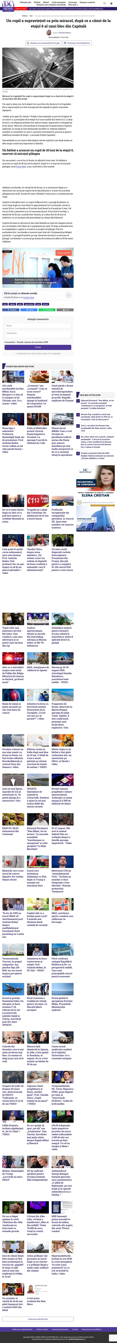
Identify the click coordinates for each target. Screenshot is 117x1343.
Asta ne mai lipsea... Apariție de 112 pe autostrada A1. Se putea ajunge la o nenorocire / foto (13, 794)
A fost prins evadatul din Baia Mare (36, 1301)
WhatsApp (49, 310)
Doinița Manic (65, 32)
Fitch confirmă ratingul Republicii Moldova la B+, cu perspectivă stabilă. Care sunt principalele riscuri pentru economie (62, 967)
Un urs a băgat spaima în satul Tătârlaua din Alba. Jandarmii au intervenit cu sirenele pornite (12, 1224)
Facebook (12, 310)
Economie (72, 2)
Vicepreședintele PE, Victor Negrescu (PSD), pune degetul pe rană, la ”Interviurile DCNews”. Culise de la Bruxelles (62, 1094)
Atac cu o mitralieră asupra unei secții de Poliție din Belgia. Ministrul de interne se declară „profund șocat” (13, 675)
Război (46, 2)
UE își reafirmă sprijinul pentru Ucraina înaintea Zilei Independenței (37, 1175)
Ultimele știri (25, 2)
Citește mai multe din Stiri (38, 1319)
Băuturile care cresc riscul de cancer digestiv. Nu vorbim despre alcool (13, 875)
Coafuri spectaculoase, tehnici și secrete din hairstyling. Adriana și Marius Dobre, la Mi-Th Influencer (37, 636)
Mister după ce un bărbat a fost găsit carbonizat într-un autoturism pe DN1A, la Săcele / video (62, 757)
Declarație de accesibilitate (91, 1329)
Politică (37, 2)
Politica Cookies (42, 1329)
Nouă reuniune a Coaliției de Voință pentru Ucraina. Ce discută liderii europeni (37, 1003)
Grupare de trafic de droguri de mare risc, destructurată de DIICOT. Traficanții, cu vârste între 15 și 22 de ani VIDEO (13, 1094)
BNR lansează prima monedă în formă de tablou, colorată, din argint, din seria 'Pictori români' (62, 1224)
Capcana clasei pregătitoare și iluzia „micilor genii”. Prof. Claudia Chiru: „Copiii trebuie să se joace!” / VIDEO (37, 1094)
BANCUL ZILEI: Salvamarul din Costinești (10, 831)
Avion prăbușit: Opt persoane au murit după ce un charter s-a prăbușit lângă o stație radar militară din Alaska (37, 1263)
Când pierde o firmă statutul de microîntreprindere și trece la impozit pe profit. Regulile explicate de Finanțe (62, 393)
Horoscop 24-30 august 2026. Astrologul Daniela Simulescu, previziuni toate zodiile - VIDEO (62, 675)
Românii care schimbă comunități (51, 4)
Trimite (38, 347)
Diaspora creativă (87, 2)
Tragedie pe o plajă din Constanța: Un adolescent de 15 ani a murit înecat (37, 514)
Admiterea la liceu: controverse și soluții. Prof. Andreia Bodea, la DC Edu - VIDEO (37, 964)
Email (67, 310)
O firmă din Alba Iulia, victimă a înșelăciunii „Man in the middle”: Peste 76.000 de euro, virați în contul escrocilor (38, 1225)
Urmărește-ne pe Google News (78, 43)
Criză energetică (59, 2)
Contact (75, 1329)
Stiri (31, 16)
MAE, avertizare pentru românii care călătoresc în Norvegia (62, 917)
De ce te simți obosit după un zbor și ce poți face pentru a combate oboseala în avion (13, 515)
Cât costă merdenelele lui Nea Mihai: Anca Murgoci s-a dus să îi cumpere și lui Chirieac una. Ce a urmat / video (13, 394)
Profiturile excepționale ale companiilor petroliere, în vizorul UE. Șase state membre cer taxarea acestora (62, 518)
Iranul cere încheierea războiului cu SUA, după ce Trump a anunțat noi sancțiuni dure (37, 878)
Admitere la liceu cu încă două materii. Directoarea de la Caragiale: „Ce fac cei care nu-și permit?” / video (37, 711)
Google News (28, 297)
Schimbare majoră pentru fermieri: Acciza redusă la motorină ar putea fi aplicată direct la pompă (62, 635)
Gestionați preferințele (60, 1329)
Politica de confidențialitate (22, 1329)
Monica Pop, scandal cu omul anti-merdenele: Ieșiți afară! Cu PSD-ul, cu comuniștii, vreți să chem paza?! (97, 417)
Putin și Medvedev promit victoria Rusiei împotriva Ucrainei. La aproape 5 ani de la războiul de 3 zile (37, 435)
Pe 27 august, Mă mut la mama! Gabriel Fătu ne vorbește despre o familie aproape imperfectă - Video (62, 835)
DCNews (8, 6)
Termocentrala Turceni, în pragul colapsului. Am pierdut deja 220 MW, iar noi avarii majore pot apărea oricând (12, 967)
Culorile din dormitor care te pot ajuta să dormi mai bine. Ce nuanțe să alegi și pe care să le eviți (13, 1054)
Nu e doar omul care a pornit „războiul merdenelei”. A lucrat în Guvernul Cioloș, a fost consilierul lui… (66, 9)
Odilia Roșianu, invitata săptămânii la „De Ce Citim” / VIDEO (12, 1130)
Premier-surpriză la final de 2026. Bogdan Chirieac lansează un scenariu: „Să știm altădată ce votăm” (97, 455)
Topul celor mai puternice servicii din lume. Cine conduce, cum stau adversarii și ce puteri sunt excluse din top (12, 636)
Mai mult (73, 4)
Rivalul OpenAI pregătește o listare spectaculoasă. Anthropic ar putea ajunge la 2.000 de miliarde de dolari (62, 796)
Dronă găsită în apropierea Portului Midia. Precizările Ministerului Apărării (62, 1003)
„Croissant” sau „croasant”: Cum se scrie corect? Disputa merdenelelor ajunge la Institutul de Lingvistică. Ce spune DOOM (37, 396)
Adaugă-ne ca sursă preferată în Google (45, 43)
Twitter (31, 310)
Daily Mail (21, 166)
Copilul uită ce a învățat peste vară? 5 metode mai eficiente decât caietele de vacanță (37, 919)
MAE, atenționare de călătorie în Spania (38, 669)
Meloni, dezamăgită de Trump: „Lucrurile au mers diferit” (13, 1175)
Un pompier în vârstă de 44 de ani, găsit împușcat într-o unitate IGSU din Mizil (13, 1304)
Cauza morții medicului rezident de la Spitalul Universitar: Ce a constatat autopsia (62, 1052)
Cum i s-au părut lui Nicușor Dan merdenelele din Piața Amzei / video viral (96, 428)
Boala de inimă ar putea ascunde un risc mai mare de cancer (11, 708)
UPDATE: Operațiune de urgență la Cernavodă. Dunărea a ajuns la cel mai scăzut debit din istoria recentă (38, 797)
